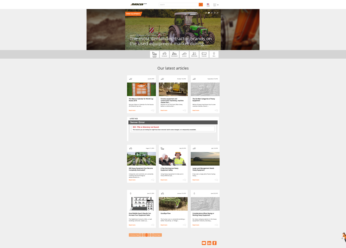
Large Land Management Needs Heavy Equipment (203, 169)
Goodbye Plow (165, 213)
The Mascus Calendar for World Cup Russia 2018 (141, 100)
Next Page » (157, 235)
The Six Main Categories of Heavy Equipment (204, 100)
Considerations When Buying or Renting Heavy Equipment (203, 214)
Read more (132, 110)
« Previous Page (134, 235)
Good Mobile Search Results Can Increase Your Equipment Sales (140, 214)
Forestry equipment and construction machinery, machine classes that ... (172, 100)
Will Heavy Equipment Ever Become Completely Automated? (141, 169)
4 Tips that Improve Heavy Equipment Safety (169, 169)
